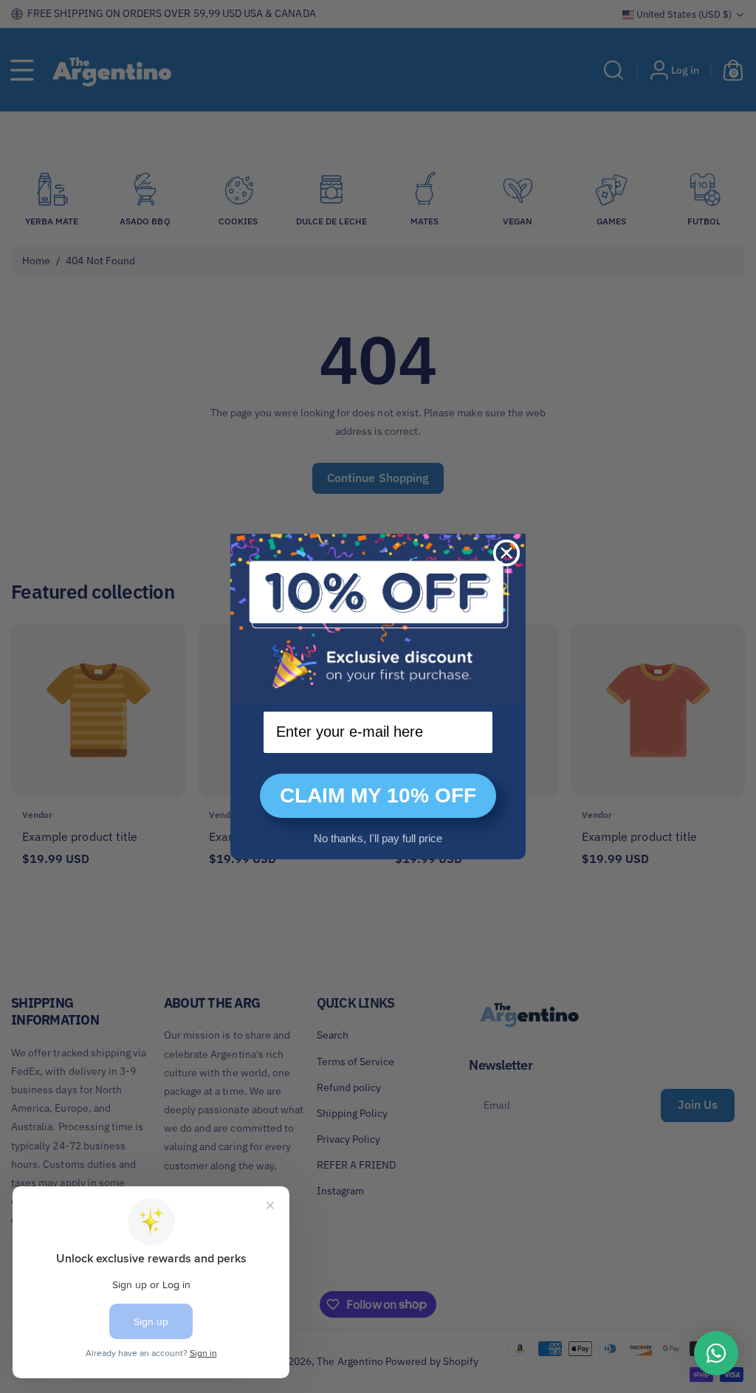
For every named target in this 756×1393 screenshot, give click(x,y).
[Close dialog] (506, 553)
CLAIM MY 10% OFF (378, 795)
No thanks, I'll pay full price (378, 838)
